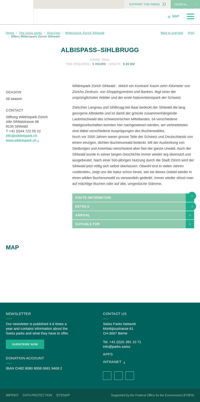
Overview (53, 32)
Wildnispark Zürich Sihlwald (84, 32)
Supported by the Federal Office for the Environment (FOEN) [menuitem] (152, 395)
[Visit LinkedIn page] (130, 375)
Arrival (82, 215)
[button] (192, 196)
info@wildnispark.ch (21, 136)
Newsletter (18, 314)
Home (10, 32)
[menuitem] (147, 4)
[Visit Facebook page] (107, 375)
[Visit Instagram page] (118, 375)
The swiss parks (30, 32)
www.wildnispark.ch (21, 140)
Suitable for (87, 224)
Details (82, 206)
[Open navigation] (190, 16)
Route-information (93, 197)
